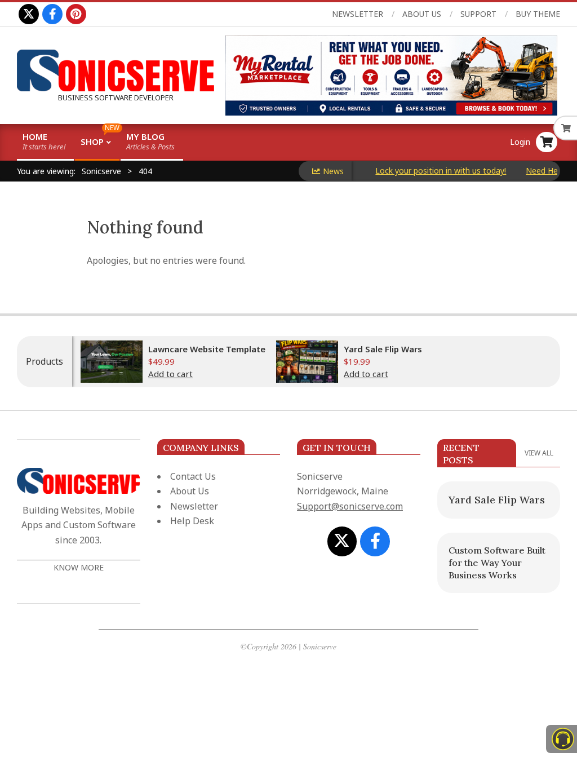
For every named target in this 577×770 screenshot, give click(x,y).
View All (539, 453)
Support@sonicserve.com (350, 506)
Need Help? (537, 170)
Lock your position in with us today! (431, 170)
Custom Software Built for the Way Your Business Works (497, 563)
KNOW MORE (79, 567)
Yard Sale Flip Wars (383, 349)
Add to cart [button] (170, 373)
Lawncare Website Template (206, 349)
